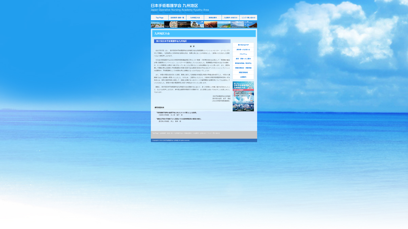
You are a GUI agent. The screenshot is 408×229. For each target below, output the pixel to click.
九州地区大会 (178, 133)
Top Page (160, 17)
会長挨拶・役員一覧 (177, 17)
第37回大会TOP (243, 45)
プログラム (243, 54)
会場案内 (243, 77)
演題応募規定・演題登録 (243, 68)
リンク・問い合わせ (248, 17)
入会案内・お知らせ (231, 17)
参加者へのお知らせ (243, 49)
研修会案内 (213, 17)
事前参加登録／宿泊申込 (243, 63)
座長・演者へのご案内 (243, 58)
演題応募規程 (243, 72)
